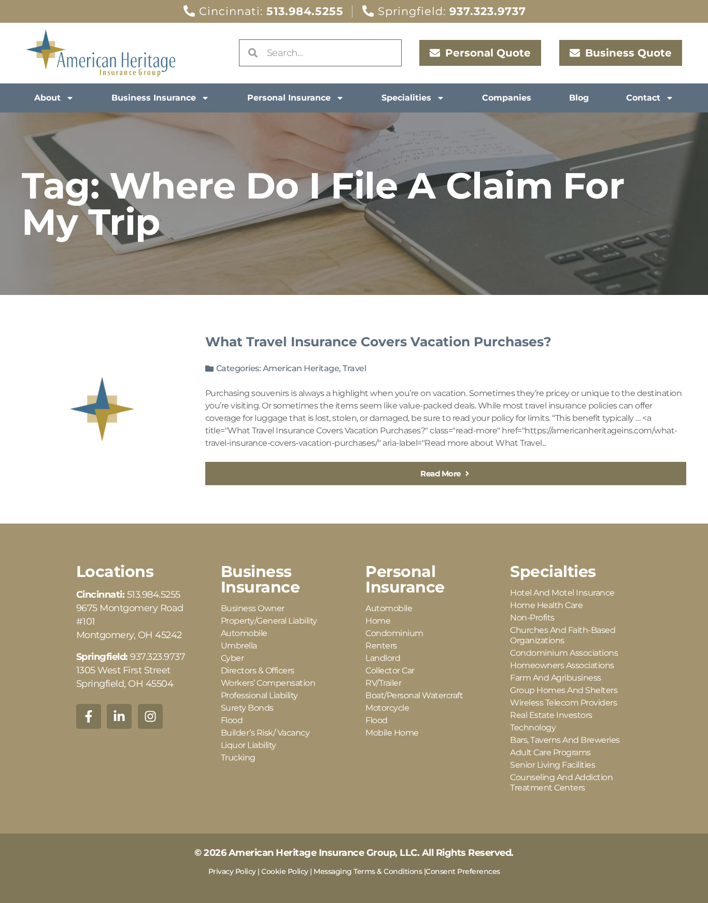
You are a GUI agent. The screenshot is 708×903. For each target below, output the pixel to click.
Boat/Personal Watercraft (414, 695)
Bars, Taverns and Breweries (565, 740)
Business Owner (253, 608)
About (47, 98)
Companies (506, 98)
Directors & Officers (257, 670)
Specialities (406, 98)
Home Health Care (546, 605)
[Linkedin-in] (119, 716)
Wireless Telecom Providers (563, 703)
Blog (579, 98)
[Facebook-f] (88, 716)
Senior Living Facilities (552, 765)
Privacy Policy (232, 871)
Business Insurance (153, 98)
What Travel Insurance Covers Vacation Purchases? (378, 341)
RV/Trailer (383, 683)
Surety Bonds (247, 708)
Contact (643, 98)
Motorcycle (387, 708)
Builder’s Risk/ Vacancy (265, 733)
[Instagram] (150, 716)
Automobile (244, 633)
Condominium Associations (564, 653)
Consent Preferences (463, 871)
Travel (354, 368)
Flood (232, 720)
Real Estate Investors (551, 715)
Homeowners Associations (562, 665)
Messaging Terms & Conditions (368, 871)
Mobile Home (392, 733)
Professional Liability (259, 695)
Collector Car (390, 670)
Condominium (394, 633)
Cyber (232, 658)
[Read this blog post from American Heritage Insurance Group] (102, 409)
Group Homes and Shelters (563, 690)
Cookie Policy (284, 871)
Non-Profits (532, 618)
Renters (381, 646)
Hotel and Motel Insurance (562, 593)
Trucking (238, 758)
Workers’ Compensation (268, 683)
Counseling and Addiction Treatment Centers (561, 782)
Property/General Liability (269, 621)
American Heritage (301, 368)
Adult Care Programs (550, 752)
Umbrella (239, 646)
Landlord (382, 658)
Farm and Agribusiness (555, 678)
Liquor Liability (248, 745)
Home (377, 621)
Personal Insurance (289, 98)
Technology (533, 727)
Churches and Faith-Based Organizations (562, 635)
